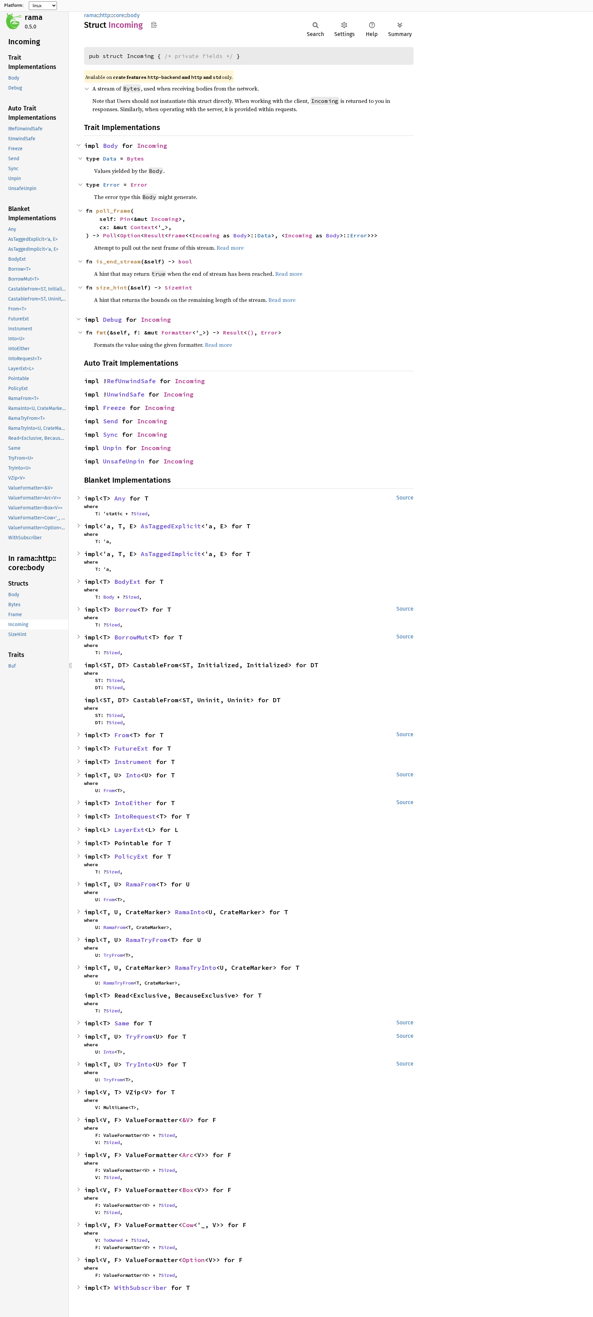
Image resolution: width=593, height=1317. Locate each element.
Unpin (112, 448)
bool (185, 261)
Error (111, 184)
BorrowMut (131, 637)
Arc (188, 1155)
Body (110, 146)
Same (121, 1023)
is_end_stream (118, 261)
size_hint (111, 287)
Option (130, 235)
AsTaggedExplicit (171, 526)
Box (188, 1190)
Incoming (152, 146)
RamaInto (190, 912)
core (118, 15)
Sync (110, 434)
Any (120, 498)
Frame (176, 235)
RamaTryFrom (146, 940)
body (133, 15)
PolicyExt (131, 856)
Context (142, 227)
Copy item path (154, 25)
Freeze (114, 408)
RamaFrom (141, 884)
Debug (112, 320)
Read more (230, 247)
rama (34, 17)
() (250, 332)
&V (186, 1120)
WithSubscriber (140, 1288)
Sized (140, 513)
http (105, 15)
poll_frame (113, 210)
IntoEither (133, 803)
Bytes (135, 158)
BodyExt (127, 582)
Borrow (125, 609)
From (121, 735)
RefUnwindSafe (131, 381)
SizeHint (178, 287)
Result (154, 235)
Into (133, 775)
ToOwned (113, 1240)
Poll (110, 235)
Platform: (13, 5)
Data (110, 158)
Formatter (176, 332)
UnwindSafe (125, 394)
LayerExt (129, 830)
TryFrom (113, 955)
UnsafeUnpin (123, 461)
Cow (188, 1225)
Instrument (133, 762)
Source (405, 497)
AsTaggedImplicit (171, 554)
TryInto (139, 1064)
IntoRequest (135, 816)
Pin (125, 218)
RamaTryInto (195, 968)
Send (110, 421)
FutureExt (131, 748)
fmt (101, 332)
